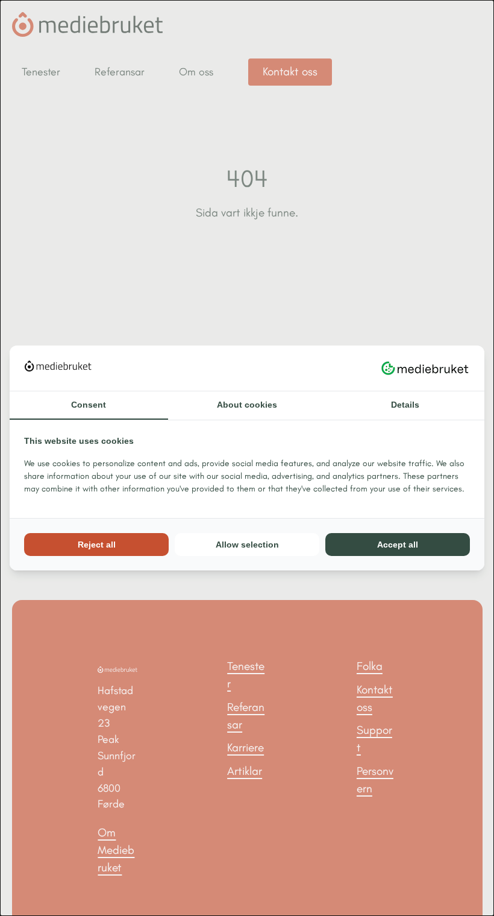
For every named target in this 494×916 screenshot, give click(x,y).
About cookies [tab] (247, 404)
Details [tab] (405, 404)
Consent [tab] (88, 404)
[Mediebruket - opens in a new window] (425, 368)
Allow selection (247, 544)
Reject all (97, 544)
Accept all (397, 544)
